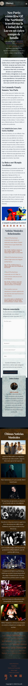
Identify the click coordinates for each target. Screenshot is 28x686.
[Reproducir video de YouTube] (14, 213)
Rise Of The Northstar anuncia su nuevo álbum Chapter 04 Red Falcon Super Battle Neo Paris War (13, 251)
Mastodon (10, 644)
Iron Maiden (7, 641)
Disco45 (9, 2)
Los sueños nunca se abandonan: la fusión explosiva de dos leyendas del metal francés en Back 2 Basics (13, 300)
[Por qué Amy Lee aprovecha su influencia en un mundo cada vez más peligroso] (13, 492)
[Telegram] (17, 226)
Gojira (15, 638)
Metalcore (23, 644)
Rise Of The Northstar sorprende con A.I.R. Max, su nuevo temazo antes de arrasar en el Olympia (13, 283)
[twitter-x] (11, 676)
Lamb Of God (23, 641)
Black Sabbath (13, 635)
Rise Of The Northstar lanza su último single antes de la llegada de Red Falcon (13, 266)
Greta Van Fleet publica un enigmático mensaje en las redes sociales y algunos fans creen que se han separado (13, 459)
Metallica (5, 647)
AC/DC (4, 635)
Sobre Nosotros (14, 663)
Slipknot (4, 653)
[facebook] (6, 676)
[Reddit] (14, 226)
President (4, 650)
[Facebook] (4, 226)
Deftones (23, 635)
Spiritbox (9, 653)
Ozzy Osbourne (18, 647)
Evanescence (7, 638)
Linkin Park (4, 644)
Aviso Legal (14, 670)
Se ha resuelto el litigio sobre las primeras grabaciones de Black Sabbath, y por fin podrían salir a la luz (13, 550)
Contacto (14, 666)
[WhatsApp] (20, 226)
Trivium (24, 653)
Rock (8, 650)
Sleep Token (22, 651)
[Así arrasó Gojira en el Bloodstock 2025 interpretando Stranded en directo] (13, 588)
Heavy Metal (20, 638)
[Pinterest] (7, 226)
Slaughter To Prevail (14, 650)
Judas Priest (15, 641)
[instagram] (21, 676)
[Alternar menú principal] (26, 3)
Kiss (19, 641)
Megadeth (16, 644)
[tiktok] (7, 678)
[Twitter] (24, 226)
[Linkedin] (10, 226)
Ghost (12, 638)
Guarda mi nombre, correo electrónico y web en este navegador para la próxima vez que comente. (13, 365)
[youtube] (16, 676)
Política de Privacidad (14, 668)
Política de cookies (14, 672)
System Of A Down (16, 653)
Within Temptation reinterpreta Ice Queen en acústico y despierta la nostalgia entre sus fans (13, 625)
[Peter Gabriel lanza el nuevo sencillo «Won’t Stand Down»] (13, 471)
